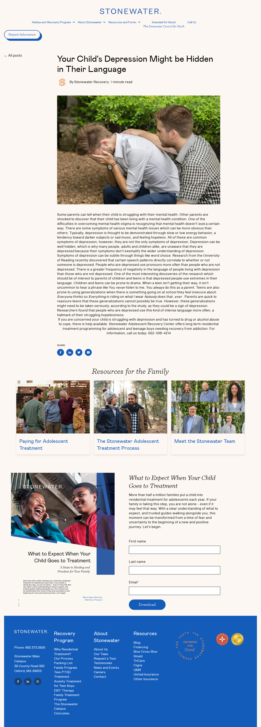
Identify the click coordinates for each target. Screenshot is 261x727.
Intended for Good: (164, 24)
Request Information (22, 34)
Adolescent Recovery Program (51, 22)
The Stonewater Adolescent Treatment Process (128, 444)
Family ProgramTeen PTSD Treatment (65, 672)
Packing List (63, 663)
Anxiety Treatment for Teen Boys (67, 683)
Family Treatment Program (67, 697)
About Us (101, 649)
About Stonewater (90, 22)
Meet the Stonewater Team (204, 441)
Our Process (63, 658)
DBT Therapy (64, 690)
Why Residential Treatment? (66, 651)
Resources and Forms (122, 22)
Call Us (191, 22)
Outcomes (61, 713)
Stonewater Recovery (91, 82)
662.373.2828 (35, 647)
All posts (15, 55)
